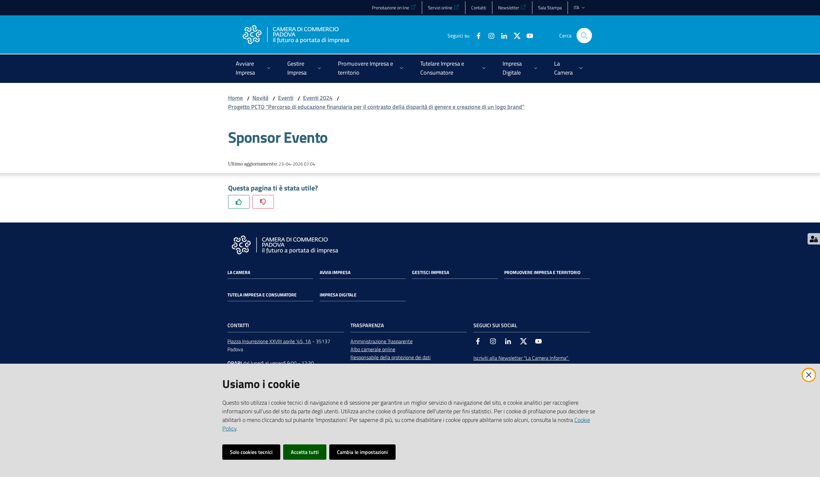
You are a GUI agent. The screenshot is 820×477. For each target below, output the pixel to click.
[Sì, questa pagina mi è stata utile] (239, 202)
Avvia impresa (335, 272)
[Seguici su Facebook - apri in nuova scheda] (476, 35)
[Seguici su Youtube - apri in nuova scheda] (527, 35)
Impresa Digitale (338, 295)
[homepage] (295, 35)
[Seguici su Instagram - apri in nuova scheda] (488, 35)
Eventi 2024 (317, 97)
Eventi (285, 97)
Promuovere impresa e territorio (542, 272)
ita (576, 7)
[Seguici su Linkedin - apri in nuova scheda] (501, 35)
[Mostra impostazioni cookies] (814, 239)
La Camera (238, 272)
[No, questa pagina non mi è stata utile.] (263, 202)
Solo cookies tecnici (251, 452)
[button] (584, 35)
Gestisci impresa (430, 272)
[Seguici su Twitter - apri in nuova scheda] (514, 35)
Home (235, 97)
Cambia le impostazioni (362, 452)
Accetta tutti (305, 452)
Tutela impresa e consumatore (262, 295)
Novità (260, 97)
